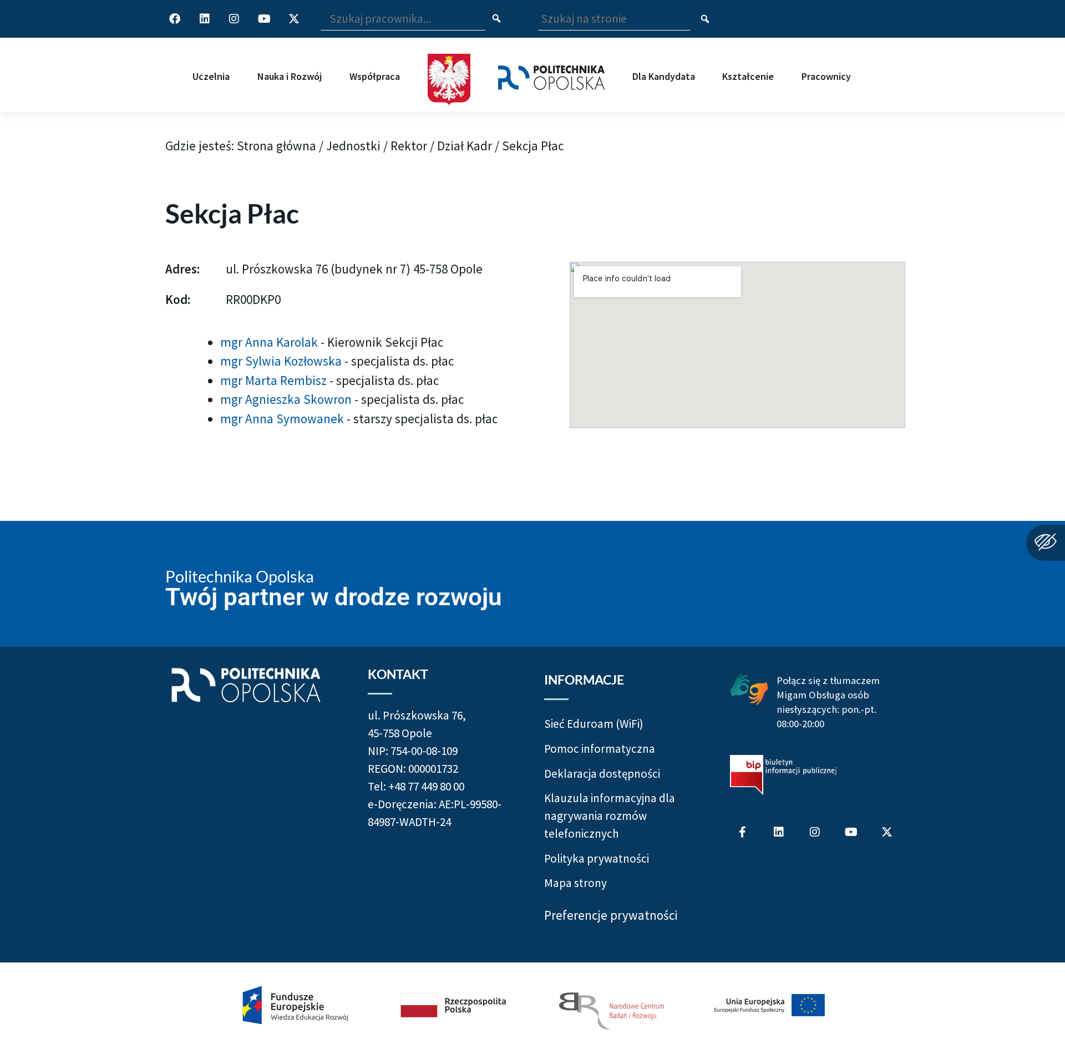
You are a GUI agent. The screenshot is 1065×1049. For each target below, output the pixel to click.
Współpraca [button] (374, 76)
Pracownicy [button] (826, 76)
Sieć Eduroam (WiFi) (593, 723)
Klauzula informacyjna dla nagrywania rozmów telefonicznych (609, 815)
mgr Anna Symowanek (283, 419)
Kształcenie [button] (748, 76)
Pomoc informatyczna (599, 748)
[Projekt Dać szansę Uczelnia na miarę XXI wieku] (532, 1005)
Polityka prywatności (596, 858)
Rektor (408, 146)
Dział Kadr (464, 146)
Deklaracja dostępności (602, 773)
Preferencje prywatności (611, 915)
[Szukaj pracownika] (497, 19)
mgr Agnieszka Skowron (287, 399)
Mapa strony (575, 882)
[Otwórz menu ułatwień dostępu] (1045, 543)
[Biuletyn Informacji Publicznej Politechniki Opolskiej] (783, 775)
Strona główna (276, 146)
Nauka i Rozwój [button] (289, 76)
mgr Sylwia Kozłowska (282, 361)
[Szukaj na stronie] (705, 19)
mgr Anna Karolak (270, 342)
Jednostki (353, 146)
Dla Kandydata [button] (663, 76)
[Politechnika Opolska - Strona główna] (551, 66)
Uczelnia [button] (211, 76)
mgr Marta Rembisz (274, 380)
